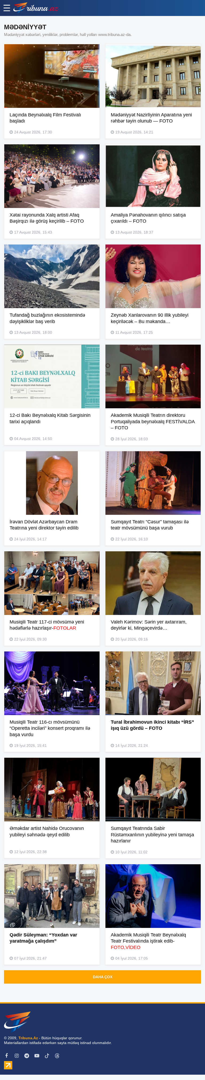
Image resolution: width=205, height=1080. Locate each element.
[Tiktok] (47, 1056)
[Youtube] (36, 1056)
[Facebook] (6, 1056)
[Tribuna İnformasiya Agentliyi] (36, 8)
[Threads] (57, 1056)
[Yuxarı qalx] (190, 1065)
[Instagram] (16, 1056)
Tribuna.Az (28, 1038)
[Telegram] (26, 1056)
